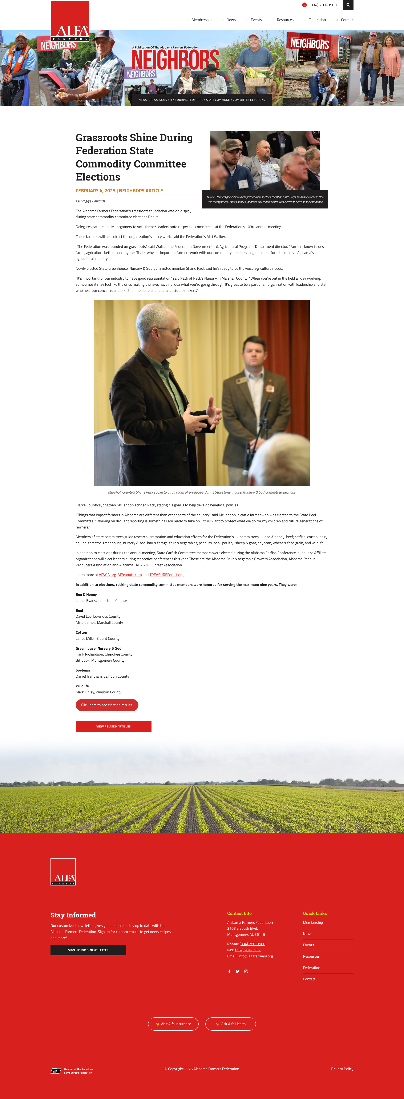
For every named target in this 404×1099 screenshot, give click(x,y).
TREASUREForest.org (166, 574)
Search (348, 5)
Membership (201, 20)
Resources (285, 20)
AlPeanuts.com (130, 574)
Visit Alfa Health (233, 1024)
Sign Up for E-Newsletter (88, 950)
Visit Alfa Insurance (176, 1024)
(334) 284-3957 (248, 950)
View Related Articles (113, 726)
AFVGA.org (107, 574)
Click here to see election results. (107, 705)
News (231, 20)
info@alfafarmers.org (255, 956)
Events (256, 20)
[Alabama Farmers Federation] (63, 871)
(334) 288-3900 (323, 5)
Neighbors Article (141, 190)
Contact (347, 20)
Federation (317, 20)
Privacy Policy (342, 1069)
